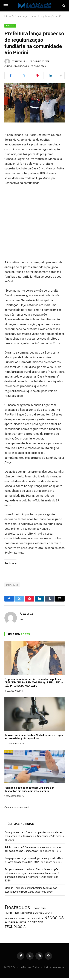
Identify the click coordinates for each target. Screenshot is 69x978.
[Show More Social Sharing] (61, 75)
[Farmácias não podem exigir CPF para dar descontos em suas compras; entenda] (34, 766)
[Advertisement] (34, 224)
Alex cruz (20, 61)
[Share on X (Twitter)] (24, 75)
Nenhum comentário (18, 66)
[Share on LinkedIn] (51, 75)
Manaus (10, 25)
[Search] (63, 6)
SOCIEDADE (35, 922)
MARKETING (24, 918)
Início (7, 16)
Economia (38, 908)
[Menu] (6, 6)
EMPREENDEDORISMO (18, 913)
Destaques (12, 585)
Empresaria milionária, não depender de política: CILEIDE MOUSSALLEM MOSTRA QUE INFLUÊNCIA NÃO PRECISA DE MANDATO (33, 682)
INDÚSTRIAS (11, 918)
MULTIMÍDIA (37, 918)
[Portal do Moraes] (34, 5)
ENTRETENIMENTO (42, 913)
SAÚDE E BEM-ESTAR (16, 922)
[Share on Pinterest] (37, 75)
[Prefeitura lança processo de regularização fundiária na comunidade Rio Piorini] (34, 102)
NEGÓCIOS (54, 918)
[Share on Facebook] (10, 75)
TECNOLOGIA (15, 927)
